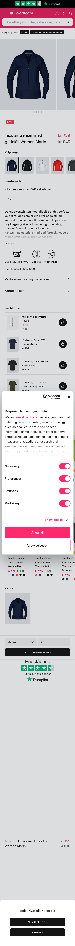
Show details (53, 519)
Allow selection (37, 545)
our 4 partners (26, 417)
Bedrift (37, 932)
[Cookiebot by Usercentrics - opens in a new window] (44, 397)
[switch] (64, 479)
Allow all (37, 532)
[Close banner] (69, 397)
